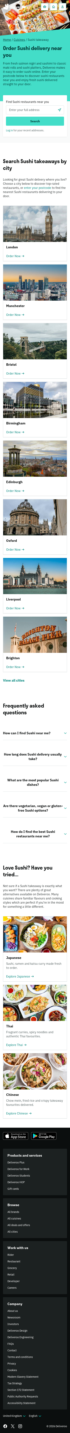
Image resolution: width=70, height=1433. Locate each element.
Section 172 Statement (20, 1390)
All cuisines (14, 1218)
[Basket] (44, 7)
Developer (13, 1281)
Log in (9, 130)
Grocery (12, 1268)
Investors (13, 1324)
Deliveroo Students (18, 1175)
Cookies (12, 1370)
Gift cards (13, 1188)
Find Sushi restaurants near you (27, 102)
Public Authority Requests (22, 1396)
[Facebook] (5, 1426)
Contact (12, 1350)
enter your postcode (37, 188)
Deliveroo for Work (18, 1169)
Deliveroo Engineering (20, 1337)
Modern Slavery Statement (22, 1376)
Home (7, 40)
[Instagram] (20, 1426)
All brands (13, 1212)
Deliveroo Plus (15, 1162)
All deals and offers (18, 1225)
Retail (10, 1274)
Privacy (11, 1363)
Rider (10, 1255)
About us (12, 1311)
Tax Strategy (14, 1383)
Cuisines (19, 40)
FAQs (10, 1344)
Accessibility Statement (21, 1403)
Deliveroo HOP (16, 1182)
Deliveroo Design (17, 1330)
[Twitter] (12, 1426)
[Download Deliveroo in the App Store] (15, 1136)
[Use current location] (60, 110)
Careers (12, 1287)
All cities (12, 1231)
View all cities (13, 680)
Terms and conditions (20, 1357)
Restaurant (13, 1261)
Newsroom (13, 1317)
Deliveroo (14, 7)
